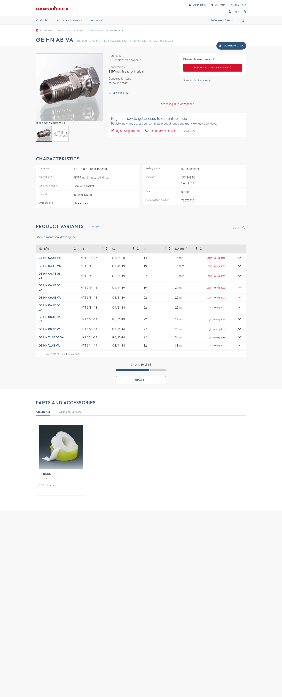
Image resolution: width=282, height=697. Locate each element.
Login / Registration (127, 131)
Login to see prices (216, 257)
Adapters (47, 30)
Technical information (69, 20)
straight (81, 30)
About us (96, 20)
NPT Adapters (65, 30)
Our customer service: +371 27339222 (172, 131)
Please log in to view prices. (177, 104)
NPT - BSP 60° (98, 30)
